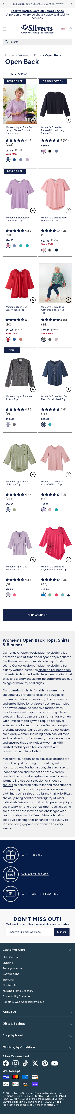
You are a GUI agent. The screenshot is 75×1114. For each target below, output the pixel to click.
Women (23, 55)
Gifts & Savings (14, 1023)
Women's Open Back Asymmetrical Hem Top (54, 568)
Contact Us (10, 985)
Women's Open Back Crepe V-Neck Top (52, 483)
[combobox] (37, 42)
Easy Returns (11, 974)
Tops (37, 55)
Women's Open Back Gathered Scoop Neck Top (53, 310)
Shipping (8, 962)
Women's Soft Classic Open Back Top (17, 219)
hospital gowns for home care (24, 767)
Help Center (10, 957)
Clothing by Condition (19, 1047)
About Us (9, 1012)
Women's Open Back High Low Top (17, 483)
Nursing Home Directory (18, 990)
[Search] (6, 42)
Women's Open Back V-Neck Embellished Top (54, 398)
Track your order (13, 968)
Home (9, 55)
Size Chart (9, 979)
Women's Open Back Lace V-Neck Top (17, 308)
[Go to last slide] (4, 4)
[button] (5, 29)
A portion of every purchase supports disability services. (37, 14)
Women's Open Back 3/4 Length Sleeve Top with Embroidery (19, 130)
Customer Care (14, 950)
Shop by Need (13, 1035)
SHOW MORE (37, 615)
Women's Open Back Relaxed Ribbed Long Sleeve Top (52, 130)
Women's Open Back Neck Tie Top (17, 568)
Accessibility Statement (18, 996)
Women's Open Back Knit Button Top (19, 398)
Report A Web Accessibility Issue (23, 1001)
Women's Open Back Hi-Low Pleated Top (54, 219)
